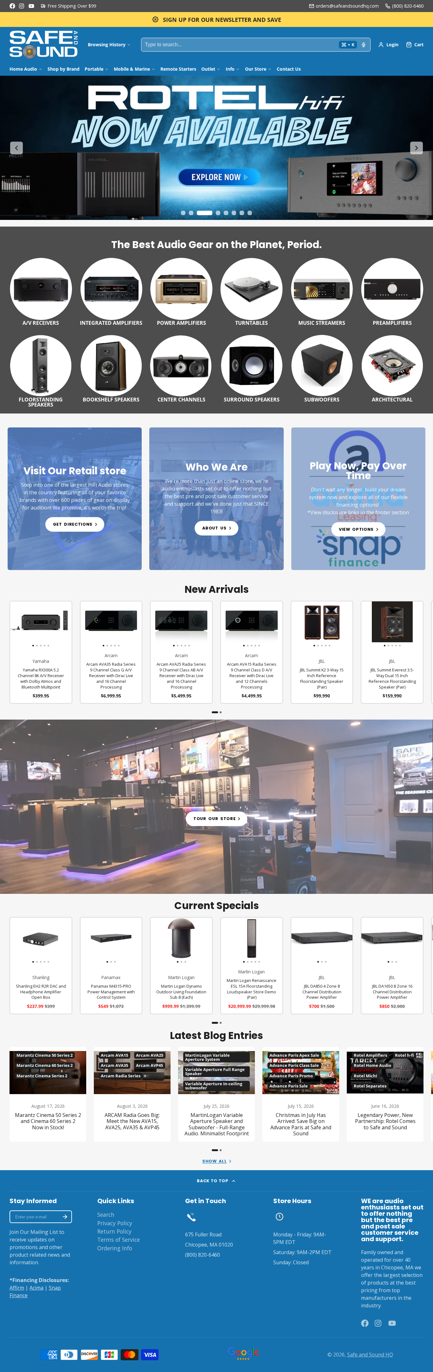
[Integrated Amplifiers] (111, 290)
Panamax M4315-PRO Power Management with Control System (111, 966)
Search (105, 1214)
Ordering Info (114, 1248)
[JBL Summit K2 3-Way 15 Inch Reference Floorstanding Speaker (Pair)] (297, 624)
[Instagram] (22, 6)
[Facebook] (12, 6)
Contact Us (289, 69)
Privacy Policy (114, 1223)
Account (388, 45)
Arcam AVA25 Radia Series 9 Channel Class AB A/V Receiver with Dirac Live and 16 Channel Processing (181, 652)
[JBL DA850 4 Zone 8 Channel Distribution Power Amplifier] (301, 941)
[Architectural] (392, 367)
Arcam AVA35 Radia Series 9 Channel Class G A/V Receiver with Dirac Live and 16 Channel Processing (111, 652)
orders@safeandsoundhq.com (347, 6)
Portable (94, 69)
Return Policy (114, 1231)
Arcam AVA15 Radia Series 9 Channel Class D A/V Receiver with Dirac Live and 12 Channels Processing (251, 652)
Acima (36, 1287)
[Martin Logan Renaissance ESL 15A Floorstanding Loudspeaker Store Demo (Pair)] (227, 941)
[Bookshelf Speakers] (111, 367)
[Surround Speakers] (251, 367)
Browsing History (107, 45)
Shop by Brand (64, 69)
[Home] (44, 45)
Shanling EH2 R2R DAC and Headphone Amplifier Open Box (41, 966)
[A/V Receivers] (41, 290)
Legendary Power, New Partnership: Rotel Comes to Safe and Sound (385, 1094)
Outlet (208, 69)
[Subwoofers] (322, 367)
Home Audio (23, 69)
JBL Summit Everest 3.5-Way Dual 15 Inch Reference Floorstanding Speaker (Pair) (392, 652)
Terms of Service (118, 1239)
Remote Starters (178, 69)
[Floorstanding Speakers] (41, 370)
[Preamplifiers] (392, 290)
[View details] (75, 498)
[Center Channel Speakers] (181, 367)
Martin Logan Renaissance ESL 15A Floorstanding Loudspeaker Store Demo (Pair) (251, 966)
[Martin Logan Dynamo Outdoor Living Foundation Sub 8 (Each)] (161, 941)
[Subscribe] (65, 1216)
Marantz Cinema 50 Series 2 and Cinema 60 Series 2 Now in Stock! (48, 1094)
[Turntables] (251, 290)
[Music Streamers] (322, 290)
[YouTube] (31, 6)
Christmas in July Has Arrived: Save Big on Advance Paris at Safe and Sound (300, 1094)
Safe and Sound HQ (370, 1354)
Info (230, 69)
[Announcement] (216, 19)
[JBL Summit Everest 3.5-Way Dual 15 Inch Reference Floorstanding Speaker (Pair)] (367, 624)
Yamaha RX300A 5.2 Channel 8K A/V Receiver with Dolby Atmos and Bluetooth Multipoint (41, 652)
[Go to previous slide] (16, 148)
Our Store (255, 69)
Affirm (17, 1287)
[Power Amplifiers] (181, 290)
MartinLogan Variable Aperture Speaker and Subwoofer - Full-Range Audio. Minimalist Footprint (216, 1094)
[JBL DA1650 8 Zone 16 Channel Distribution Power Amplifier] (371, 941)
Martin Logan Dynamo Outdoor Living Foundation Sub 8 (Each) (181, 966)
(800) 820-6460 (407, 6)
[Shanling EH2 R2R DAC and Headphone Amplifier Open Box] (16, 941)
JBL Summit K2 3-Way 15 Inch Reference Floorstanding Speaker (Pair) (322, 652)
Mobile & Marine (132, 69)
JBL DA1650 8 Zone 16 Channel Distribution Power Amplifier (392, 966)
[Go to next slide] (416, 148)
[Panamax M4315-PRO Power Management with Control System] (91, 941)
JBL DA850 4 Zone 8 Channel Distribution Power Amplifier (322, 966)
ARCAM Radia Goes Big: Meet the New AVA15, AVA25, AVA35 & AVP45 (132, 1094)
